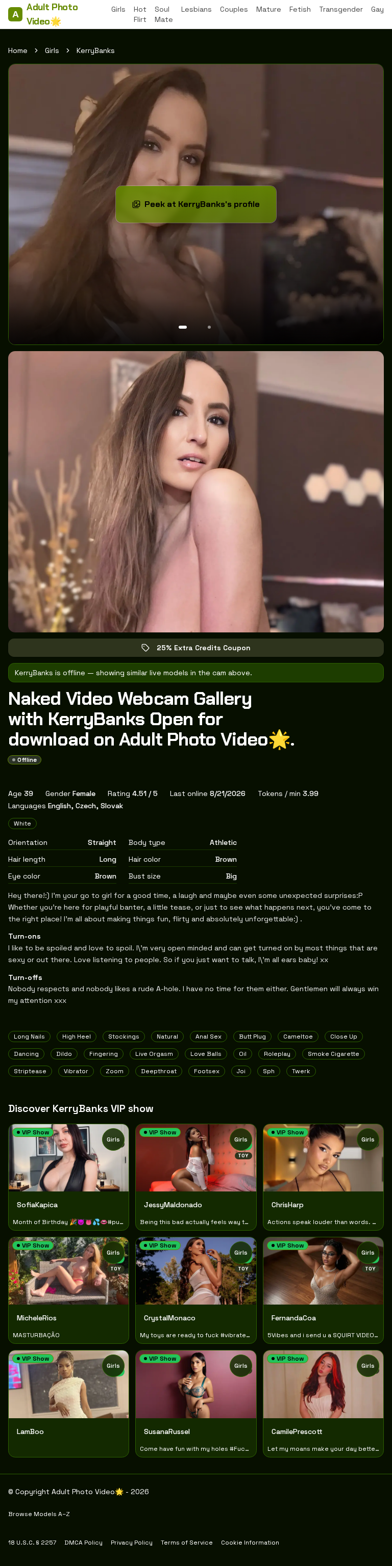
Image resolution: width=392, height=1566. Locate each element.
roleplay (277, 1054)
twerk (301, 1071)
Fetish (300, 9)
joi (241, 1071)
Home (18, 50)
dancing (26, 1054)
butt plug (252, 1036)
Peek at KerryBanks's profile (207, 207)
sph (269, 1071)
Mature (268, 9)
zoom (115, 1071)
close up (343, 1036)
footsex (206, 1071)
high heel (76, 1036)
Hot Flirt (140, 14)
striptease (30, 1071)
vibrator (76, 1071)
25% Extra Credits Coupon (211, 650)
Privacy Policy (132, 1542)
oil (243, 1054)
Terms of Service (187, 1542)
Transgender (341, 9)
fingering (103, 1054)
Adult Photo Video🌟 (45, 14)
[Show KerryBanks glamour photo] (209, 327)
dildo (64, 1054)
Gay (377, 9)
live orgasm (154, 1054)
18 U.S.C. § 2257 (32, 1542)
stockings (123, 1036)
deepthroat (159, 1071)
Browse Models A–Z (39, 1514)
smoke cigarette (333, 1054)
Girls (118, 9)
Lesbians (196, 9)
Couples (234, 9)
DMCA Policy (83, 1542)
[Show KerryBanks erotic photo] (183, 327)
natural (167, 1036)
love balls (206, 1054)
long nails (29, 1036)
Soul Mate (164, 14)
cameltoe (298, 1036)
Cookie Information (250, 1542)
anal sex (208, 1036)
